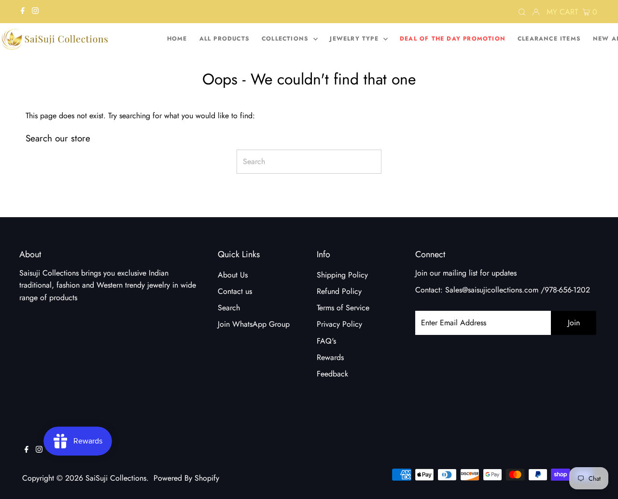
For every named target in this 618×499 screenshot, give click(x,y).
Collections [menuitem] (286, 38)
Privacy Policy (339, 324)
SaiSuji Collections (115, 478)
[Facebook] (22, 11)
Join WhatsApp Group (254, 324)
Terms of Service (343, 307)
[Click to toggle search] (522, 11)
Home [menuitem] (177, 38)
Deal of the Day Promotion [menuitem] (453, 38)
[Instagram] (35, 11)
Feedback (332, 373)
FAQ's (326, 341)
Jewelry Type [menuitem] (355, 38)
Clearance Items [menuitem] (549, 38)
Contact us (235, 291)
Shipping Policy (342, 274)
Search (229, 307)
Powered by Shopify (186, 478)
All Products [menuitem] (224, 38)
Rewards (330, 357)
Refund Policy (339, 291)
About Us (233, 274)
